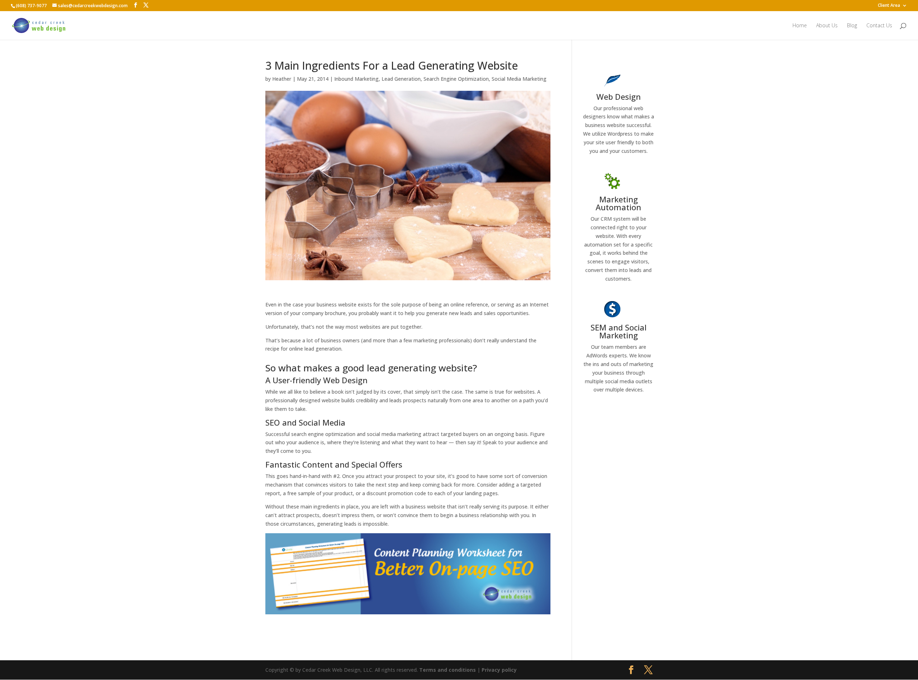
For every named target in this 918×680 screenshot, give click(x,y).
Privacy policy (499, 669)
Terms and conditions (447, 669)
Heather (281, 78)
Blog (852, 26)
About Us (827, 26)
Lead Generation (401, 78)
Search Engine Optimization (456, 78)
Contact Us (879, 26)
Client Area (889, 5)
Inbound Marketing (356, 78)
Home (799, 26)
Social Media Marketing (519, 78)
